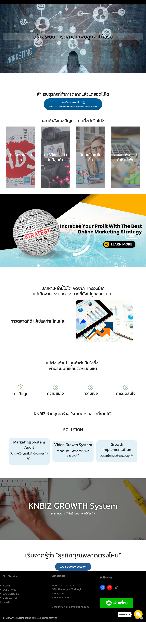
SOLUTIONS (9, 590)
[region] (73, 36)
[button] (73, 567)
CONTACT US (10, 598)
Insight (6, 602)
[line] (141, 618)
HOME (6, 585)
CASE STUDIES (11, 594)
